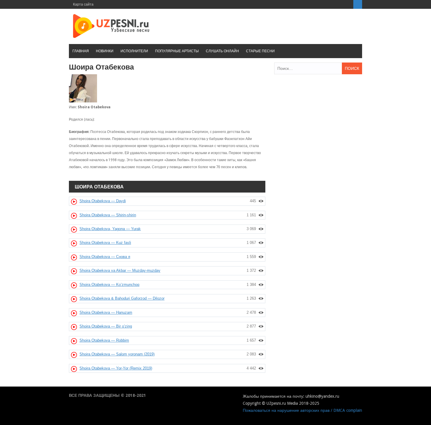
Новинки (104, 51)
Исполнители (134, 51)
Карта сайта (83, 4)
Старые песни (260, 51)
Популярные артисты (177, 51)
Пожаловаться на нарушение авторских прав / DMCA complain (302, 410)
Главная (80, 51)
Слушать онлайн (222, 51)
